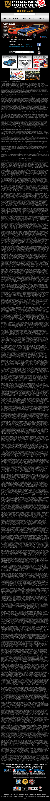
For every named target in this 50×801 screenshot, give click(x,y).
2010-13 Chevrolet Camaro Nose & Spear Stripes (13, 682)
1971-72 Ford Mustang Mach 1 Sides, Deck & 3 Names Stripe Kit (22, 296)
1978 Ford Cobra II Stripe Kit (11, 406)
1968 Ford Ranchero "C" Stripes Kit (31, 194)
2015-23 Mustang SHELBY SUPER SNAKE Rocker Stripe (15, 729)
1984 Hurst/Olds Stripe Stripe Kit (34, 492)
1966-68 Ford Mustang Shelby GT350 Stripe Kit (12, 176)
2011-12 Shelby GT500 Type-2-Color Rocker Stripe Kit (29, 694)
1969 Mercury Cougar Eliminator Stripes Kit (26, 219)
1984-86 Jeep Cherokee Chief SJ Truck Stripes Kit (17, 498)
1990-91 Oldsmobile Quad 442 (11, 545)
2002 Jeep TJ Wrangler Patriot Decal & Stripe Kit (13, 622)
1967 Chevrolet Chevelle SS (39, 178)
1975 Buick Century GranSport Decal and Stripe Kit (33, 352)
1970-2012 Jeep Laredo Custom (19, 266)
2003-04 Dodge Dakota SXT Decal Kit (36, 627)
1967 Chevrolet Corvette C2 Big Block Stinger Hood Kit (14, 179)
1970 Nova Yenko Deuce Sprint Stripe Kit (38, 249)
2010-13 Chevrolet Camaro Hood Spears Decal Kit (18, 683)
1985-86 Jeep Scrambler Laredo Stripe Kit (20, 507)
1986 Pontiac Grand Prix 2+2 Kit (25, 515)
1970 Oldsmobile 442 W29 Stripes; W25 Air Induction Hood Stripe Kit (27, 252)
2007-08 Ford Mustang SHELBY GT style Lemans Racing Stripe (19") (26, 655)
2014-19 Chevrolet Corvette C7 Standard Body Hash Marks (23, 709)
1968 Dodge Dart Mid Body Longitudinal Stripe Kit (19, 189)
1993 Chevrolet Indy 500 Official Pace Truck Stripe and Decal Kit (22, 564)
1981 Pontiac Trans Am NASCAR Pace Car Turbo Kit (25, 461)
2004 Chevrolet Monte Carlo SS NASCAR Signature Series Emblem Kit (28, 630)
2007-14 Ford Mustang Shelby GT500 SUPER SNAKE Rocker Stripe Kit (28, 659)
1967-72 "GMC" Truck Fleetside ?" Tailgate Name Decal (21, 186)
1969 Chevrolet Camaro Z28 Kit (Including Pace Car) (14, 209)
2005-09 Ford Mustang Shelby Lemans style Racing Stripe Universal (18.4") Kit (24, 642)
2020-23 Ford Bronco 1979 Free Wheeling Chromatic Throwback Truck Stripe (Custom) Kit (25, 754)
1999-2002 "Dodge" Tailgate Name (9, 611)
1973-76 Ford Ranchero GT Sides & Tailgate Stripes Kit (22, 334)
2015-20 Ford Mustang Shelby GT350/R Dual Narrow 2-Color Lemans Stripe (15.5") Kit (23, 725)
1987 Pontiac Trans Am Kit (21, 519)
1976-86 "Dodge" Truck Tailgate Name (24, 382)
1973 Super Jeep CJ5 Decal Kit (32, 321)
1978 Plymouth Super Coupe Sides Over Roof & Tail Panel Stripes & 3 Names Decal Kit (24, 408)
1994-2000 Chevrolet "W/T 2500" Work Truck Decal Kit (21, 585)
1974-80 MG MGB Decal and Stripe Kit (14, 349)
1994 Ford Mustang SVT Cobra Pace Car (17, 577)
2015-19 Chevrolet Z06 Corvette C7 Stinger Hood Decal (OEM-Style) (24, 719)
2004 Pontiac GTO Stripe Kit (33, 635)
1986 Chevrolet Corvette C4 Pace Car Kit (19, 514)
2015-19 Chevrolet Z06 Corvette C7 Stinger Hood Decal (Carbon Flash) (29, 721)
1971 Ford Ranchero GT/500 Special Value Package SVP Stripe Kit (29, 277)
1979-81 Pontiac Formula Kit (18, 438)
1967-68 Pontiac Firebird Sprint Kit (12, 185)
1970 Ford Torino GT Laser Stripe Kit (16, 256)
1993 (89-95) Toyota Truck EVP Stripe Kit (33, 565)
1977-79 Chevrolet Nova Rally (24, 392)
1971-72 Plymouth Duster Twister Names (22, 298)
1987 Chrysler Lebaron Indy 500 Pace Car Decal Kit (19, 518)
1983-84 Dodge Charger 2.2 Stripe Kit (29, 483)
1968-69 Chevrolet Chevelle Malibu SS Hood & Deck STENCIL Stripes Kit (24, 198)
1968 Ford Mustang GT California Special (33, 193)
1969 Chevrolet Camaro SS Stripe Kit (21, 208)
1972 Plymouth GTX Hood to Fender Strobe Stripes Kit (23, 311)
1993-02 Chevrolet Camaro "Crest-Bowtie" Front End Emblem (19, 575)
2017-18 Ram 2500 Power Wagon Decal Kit (11, 740)
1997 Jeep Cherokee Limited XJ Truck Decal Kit (12, 594)
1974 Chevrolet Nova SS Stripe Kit (38, 341)
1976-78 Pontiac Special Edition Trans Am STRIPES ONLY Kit (23, 380)
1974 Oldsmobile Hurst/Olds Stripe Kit (11, 344)
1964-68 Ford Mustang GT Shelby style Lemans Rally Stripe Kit (23, 169)
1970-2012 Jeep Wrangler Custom (33, 269)
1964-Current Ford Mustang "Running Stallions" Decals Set (18, 171)
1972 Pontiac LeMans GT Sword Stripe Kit (11, 315)
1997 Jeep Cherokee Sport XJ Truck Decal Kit (15, 595)
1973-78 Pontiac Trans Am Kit (8, 338)
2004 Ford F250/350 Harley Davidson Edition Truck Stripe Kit (24, 635)
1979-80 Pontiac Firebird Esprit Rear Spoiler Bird (12, 433)
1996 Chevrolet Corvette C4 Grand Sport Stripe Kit (24, 590)
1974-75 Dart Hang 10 (16, 347)
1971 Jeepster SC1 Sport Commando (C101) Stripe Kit (30, 278)
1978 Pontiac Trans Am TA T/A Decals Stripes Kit (27, 409)
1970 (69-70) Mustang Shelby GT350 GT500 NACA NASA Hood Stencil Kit (27, 248)
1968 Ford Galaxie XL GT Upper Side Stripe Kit (18, 192)
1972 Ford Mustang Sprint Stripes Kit (31, 308)
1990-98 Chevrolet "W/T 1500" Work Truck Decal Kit (30, 546)
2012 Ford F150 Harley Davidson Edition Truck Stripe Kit (22, 698)
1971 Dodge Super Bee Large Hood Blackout (12, 275)
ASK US (27, 44)
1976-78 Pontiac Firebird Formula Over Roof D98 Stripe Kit (22, 379)
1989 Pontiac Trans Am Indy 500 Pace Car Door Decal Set (25, 538)
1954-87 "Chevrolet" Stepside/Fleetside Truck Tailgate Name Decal (21, 163)
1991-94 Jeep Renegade (26, 553)
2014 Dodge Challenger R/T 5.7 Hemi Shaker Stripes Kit (22, 704)
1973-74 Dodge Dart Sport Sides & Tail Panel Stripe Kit (27, 326)
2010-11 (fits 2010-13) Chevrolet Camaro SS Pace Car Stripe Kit (25, 679)
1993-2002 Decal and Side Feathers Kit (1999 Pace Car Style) (22, 572)
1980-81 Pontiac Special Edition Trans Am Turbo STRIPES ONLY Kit (31, 451)
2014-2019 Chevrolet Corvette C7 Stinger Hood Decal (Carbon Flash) (22, 712)
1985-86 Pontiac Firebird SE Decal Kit (13, 506)
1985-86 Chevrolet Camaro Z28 (25, 503)
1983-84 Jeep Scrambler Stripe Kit (9, 486)
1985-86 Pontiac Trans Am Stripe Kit (32, 506)
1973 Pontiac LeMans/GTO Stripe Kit (22, 323)
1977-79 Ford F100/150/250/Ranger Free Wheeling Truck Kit (25, 394)
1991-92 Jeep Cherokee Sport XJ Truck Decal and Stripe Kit (25, 550)
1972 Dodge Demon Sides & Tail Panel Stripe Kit (15, 306)
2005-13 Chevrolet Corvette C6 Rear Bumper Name (34, 647)
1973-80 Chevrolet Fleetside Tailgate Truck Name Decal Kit (24, 339)
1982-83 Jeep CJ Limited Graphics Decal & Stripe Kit (19, 475)
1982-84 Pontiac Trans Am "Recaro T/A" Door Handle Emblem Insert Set (18, 473)
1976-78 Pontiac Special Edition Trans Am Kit (23, 377)
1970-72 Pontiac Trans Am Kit (17, 263)
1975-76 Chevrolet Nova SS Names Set (32, 360)
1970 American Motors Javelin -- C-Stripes (15, 246)
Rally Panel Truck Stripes (26, 675)
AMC (29, 19)
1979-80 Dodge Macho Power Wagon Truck (14, 437)
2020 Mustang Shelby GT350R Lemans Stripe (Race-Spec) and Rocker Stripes (24, 750)
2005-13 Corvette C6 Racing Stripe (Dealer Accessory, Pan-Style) (31, 650)
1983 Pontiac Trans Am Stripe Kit (35, 481)
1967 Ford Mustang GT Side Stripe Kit (38, 179)
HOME (4, 19)
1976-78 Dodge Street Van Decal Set (34, 376)
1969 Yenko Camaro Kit (6, 228)
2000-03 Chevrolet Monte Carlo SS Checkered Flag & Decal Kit (19, 614)
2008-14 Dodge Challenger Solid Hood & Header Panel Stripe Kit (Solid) (24, 666)
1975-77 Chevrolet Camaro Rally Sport (19, 362)
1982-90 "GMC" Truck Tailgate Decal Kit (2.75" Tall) (22, 477)
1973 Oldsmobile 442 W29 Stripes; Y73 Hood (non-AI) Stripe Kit (22, 321)
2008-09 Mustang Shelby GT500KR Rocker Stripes (18, 664)
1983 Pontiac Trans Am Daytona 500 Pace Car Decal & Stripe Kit (24, 480)
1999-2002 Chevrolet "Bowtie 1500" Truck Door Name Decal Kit (32, 610)
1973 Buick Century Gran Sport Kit (27, 317)
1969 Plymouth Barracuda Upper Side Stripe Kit (34, 222)
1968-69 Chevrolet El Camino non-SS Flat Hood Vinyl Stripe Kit (22, 201)
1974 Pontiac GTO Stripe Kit (39, 345)
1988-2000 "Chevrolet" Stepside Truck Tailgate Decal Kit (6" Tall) (24, 535)
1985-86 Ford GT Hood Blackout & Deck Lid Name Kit (24, 504)
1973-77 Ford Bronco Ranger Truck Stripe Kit (18, 337)
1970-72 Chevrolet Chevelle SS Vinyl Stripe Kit (18, 260)
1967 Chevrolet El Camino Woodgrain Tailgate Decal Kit (17, 178)
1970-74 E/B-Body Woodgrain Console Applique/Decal (25, 264)
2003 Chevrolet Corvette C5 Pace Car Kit (21, 623)
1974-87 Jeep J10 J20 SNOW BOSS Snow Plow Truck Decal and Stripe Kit (20, 351)
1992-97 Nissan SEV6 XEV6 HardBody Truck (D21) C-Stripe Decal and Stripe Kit (24, 560)
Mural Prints (19, 764)
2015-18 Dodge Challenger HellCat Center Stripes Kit (29, 718)
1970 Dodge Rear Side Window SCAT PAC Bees (12, 242)
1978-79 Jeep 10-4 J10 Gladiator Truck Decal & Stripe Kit (15, 414)
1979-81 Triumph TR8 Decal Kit (25, 439)
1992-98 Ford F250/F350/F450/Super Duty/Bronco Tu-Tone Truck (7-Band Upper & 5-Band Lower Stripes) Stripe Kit (24, 561)
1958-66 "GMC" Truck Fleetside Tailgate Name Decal (21, 165)
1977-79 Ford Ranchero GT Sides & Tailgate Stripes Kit (20, 395)
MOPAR (16, 19)
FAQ (40, 768)
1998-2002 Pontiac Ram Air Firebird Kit (24, 606)
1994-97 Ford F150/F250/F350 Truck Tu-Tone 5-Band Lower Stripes (21, 584)
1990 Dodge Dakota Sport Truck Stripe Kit (12, 544)
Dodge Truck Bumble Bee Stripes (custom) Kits (33, 674)
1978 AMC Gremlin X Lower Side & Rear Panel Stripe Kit (20, 400)
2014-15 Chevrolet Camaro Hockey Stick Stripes (18, 705)
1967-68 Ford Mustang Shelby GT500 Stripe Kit (21, 184)
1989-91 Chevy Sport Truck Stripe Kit (19, 542)
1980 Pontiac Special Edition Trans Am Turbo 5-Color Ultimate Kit (25, 448)
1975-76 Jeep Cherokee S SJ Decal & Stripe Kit (32, 361)
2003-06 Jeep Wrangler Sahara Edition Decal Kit (12, 628)
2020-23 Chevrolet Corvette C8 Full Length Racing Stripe (23, 754)
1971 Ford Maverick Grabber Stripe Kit (26, 276)
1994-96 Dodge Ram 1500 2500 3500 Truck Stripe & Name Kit (19, 583)
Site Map (24, 768)
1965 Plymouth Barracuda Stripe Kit (19, 172)
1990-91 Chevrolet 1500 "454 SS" (28, 545)
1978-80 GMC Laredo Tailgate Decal (25, 415)
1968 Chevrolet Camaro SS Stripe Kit (13, 187)
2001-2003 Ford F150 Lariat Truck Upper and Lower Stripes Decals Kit (30, 618)
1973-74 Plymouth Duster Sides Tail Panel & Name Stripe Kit (19, 329)
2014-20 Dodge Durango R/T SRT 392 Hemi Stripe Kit (23, 714)
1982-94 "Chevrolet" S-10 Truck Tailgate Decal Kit (35, 478)
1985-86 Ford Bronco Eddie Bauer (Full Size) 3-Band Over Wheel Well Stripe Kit (23, 505)
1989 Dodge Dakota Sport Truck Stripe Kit (33, 536)
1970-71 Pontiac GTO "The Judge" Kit (10, 258)
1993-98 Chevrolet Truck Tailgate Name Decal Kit (16, 568)
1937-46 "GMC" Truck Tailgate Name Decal (11, 161)
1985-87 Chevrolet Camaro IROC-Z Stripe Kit (18, 508)
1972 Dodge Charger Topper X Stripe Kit (22, 304)
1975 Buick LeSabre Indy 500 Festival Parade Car (30, 353)
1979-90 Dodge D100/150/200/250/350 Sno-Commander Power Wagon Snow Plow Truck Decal (24, 423)
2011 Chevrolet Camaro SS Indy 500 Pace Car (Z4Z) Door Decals (30, 690)
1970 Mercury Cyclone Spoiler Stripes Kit (36, 241)
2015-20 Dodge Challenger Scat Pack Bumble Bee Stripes (24, 716)
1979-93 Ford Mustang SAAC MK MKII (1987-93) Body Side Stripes (18, 430)
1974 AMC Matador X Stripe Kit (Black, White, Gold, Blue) (25, 340)
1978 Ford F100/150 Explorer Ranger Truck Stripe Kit (16, 407)
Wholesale (18, 766)
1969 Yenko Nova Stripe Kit (33, 228)
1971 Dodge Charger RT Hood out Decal (11, 272)
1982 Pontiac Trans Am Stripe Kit (23, 474)
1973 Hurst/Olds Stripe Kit (17, 321)
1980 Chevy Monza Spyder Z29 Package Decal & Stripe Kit (21, 443)
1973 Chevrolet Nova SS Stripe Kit (17, 319)
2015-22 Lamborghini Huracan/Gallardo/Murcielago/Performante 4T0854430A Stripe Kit (25, 727)
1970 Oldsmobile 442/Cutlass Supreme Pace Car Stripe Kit (25, 249)
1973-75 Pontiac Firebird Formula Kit (10, 331)
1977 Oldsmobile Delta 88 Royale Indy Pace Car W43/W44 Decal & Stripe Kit (22, 386)
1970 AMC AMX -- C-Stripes (13, 234)
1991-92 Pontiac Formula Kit (29, 551)
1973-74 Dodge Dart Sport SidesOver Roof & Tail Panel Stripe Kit (23, 327)
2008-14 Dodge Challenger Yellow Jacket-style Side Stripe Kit (25, 673)
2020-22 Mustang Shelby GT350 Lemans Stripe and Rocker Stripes (24, 751)
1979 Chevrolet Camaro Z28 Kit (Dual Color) (20, 421)
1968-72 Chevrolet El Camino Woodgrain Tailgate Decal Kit (20, 205)
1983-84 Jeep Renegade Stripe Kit (39, 485)
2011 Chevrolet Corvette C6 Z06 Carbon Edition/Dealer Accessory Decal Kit (19, 691)
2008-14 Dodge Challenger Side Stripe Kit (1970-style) (23, 667)
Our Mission (27, 766)
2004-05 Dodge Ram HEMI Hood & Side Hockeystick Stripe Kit (24, 632)
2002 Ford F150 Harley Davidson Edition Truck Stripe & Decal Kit (24, 620)
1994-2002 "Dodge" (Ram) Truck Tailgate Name (25, 587)
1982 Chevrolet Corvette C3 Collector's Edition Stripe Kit (20, 470)
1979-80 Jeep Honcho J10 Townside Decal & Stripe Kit (20, 435)
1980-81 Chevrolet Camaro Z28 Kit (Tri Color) (13, 452)
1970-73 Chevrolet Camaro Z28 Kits (34, 263)
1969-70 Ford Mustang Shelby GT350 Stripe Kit (26, 230)
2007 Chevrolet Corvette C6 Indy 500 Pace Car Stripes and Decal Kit (24, 653)
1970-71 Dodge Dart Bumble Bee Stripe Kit (36, 256)
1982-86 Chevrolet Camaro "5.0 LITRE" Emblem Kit (19, 476)
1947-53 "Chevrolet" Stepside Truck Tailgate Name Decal (22, 161)
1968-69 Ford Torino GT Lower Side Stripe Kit (28, 202)
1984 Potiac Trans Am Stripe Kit (11, 495)
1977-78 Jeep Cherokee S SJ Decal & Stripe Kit (23, 390)
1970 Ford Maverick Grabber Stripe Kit (24, 247)
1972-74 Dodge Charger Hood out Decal (29, 316)
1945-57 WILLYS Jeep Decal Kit (31, 161)
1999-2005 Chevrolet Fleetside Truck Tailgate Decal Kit (31, 612)
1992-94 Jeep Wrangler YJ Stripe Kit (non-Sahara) (26, 557)
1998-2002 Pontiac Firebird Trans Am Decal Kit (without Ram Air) (22, 605)
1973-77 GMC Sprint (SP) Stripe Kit (38, 337)
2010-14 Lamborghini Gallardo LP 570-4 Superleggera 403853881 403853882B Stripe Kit (23, 688)
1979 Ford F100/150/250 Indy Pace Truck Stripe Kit (35, 429)
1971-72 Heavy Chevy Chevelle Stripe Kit (11, 294)
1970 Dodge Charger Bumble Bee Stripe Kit (37, 238)
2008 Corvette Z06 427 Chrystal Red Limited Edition (27, 661)
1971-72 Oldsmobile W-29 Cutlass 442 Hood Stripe (19, 299)
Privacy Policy (33, 768)
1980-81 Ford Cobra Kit (30, 452)
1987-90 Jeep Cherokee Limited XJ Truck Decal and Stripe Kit (16, 522)
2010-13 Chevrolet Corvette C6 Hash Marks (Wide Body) (23, 685)
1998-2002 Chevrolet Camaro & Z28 (34, 602)
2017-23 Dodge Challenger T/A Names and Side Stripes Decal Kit (31, 742)
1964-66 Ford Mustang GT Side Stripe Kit (27, 169)
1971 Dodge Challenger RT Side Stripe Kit (24, 270)
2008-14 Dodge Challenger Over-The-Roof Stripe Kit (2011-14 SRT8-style (22, 670)
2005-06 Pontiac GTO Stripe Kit (26, 640)
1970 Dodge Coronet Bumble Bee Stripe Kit (17, 240)
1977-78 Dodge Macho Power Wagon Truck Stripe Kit (17, 389)
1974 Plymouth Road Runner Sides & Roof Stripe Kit (34, 344)
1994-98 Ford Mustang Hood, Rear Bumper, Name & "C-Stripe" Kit (23, 587)
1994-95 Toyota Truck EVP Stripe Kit (24, 580)
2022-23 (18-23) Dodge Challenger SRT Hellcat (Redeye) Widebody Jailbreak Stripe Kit (27, 759)
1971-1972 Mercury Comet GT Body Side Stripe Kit (14, 286)
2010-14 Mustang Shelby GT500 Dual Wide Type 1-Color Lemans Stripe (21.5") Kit (23, 689)
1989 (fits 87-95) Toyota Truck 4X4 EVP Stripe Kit (33, 537)
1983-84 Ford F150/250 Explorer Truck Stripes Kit (36, 484)
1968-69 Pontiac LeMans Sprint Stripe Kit (24, 204)
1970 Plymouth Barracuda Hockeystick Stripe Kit (33, 234)
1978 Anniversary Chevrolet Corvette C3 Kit (23, 399)
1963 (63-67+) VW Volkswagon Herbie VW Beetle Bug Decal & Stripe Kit (24, 167)
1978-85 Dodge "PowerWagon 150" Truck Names (24, 419)
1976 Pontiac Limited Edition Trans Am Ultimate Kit (24, 371)
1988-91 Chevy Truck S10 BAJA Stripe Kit (28, 531)
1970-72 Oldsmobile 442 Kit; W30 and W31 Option (21, 262)
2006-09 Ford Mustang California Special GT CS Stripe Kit (24, 652)
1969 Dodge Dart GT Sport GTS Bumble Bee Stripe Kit (32, 212)
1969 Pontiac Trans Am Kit (24, 226)
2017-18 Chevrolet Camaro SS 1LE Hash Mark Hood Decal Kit (31, 739)
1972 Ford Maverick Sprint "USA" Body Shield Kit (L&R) (29, 307)
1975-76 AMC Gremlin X (16, 360)
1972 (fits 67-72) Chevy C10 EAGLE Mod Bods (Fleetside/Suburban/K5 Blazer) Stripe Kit (20, 303)
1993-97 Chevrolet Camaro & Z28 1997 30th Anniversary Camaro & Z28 (24, 574)
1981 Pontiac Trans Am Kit (19, 460)
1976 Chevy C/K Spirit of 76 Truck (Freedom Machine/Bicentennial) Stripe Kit (25, 368)
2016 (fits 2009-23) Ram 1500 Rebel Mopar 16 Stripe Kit (14, 737)
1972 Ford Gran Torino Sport (35, 306)
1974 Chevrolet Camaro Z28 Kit (21, 341)
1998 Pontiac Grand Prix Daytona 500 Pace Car (12, 602)
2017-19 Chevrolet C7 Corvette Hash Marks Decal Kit (20, 741)
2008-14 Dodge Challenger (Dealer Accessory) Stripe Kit (14, 672)
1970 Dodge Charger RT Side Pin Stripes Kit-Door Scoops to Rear (17, 239)
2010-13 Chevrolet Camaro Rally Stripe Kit (12, 681)
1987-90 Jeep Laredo (21, 523)
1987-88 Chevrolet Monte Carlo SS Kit (16, 520)
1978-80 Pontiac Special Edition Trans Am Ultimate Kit (25, 416)
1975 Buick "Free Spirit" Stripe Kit (9, 353)
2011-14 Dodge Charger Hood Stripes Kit (11, 697)
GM (10, 19)
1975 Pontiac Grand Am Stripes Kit (34, 357)
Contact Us (9, 766)
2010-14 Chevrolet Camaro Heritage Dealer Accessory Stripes (19, 687)
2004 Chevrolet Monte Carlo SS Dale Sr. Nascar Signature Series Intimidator (19, 632)
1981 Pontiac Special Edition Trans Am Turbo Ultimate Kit (18, 459)
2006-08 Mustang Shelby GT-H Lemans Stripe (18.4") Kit (20, 645)
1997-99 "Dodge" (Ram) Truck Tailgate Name (21, 598)
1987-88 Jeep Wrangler (32, 520)
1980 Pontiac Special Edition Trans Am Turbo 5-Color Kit (27, 447)
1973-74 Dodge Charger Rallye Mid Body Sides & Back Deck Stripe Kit (21, 325)
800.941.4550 (25, 11)
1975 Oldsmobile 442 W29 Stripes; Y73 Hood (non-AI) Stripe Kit (22, 355)
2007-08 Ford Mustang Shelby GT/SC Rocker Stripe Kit (22, 657)
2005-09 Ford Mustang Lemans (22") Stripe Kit (29, 641)
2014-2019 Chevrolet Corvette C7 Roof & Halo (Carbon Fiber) (23, 713)
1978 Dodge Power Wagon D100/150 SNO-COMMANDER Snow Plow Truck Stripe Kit (25, 402)
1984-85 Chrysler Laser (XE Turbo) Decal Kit (31, 495)
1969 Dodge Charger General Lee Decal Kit (29, 211)
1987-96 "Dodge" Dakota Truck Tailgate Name (19, 527)
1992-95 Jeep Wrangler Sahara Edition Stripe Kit (26, 558)
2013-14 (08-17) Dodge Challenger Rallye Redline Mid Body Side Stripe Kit (22, 703)
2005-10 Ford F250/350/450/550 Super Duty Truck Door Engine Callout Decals (20, 643)
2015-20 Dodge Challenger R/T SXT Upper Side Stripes (29, 716)
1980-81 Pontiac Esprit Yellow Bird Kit (33, 450)
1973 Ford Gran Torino (32, 319)
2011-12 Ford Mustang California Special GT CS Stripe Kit (24, 695)
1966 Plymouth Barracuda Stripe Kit (15, 173)
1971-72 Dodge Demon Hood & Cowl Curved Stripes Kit (20, 287)
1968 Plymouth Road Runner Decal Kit (34, 197)
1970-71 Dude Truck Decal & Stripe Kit (10, 257)
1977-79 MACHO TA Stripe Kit (30, 397)
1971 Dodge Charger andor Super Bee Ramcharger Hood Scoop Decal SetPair (28, 271)
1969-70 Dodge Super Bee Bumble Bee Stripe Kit (17, 232)
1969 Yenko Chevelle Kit (19, 228)
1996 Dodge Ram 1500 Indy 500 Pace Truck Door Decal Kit (32, 591)
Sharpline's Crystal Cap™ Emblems (9, 675)
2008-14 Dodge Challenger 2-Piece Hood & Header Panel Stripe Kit (23, 665)
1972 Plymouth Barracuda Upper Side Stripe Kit (30, 310)
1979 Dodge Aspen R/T (17, 422)
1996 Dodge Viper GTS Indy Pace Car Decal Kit (12, 592)
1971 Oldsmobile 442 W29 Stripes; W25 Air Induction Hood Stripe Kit (20, 280)
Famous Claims (38, 766)
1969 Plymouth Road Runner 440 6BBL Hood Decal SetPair (28, 224)
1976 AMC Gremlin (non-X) (14, 364)
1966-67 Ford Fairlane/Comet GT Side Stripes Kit (34, 174)
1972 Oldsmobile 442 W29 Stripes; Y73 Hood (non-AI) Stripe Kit (22, 309)
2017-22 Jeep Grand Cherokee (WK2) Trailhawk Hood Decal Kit (16, 743)
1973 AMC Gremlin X (20, 318)
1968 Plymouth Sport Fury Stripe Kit (15, 197)
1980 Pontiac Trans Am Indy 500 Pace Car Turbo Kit (32, 446)
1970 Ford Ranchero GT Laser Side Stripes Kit (30, 253)
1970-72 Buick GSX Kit (26, 258)
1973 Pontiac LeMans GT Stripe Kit (18, 330)
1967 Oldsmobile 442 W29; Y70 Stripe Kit (28, 181)
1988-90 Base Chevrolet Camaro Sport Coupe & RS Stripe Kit (22, 529)
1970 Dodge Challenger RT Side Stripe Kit (14, 237)
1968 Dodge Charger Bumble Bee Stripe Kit (19, 188)
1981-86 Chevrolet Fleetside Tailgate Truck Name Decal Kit (24, 467)
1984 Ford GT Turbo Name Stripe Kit (16, 492)
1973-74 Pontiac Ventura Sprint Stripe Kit (13, 324)
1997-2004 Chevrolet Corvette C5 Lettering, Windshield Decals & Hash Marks (23, 597)
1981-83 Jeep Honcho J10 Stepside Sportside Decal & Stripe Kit (22, 465)
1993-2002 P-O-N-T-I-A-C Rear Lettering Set (24, 569)
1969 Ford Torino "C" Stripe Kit (36, 217)
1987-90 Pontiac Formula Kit (35, 523)
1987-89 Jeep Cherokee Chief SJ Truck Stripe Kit (33, 521)
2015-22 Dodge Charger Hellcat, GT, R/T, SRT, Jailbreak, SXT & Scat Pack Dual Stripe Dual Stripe (25, 726)
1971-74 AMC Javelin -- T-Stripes (37, 300)
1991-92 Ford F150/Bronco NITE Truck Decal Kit (31, 549)
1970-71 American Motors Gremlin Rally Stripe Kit (33, 257)
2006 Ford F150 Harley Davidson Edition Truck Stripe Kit (14, 651)
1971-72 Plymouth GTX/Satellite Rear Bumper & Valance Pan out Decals (28, 293)
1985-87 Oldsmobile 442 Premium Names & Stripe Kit (34, 511)
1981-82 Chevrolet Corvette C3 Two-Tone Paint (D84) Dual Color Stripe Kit (27, 462)
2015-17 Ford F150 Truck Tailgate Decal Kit (11, 723)
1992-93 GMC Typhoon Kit (34, 556)
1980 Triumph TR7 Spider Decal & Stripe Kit (11, 450)
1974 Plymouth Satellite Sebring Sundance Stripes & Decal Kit (16, 345)
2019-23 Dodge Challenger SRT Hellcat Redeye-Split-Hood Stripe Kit (26, 748)
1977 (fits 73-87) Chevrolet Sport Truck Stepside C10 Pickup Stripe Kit (27, 384)
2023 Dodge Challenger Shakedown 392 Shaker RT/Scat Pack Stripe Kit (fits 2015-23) (24, 761)
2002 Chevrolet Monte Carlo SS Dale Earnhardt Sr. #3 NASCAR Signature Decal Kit (21, 619)
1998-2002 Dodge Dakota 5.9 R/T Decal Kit (11, 604)
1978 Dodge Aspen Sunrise (19, 405)
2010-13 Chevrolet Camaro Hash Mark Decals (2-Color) (26, 685)
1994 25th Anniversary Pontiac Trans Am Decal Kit (23, 579)
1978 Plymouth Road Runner (35, 408)
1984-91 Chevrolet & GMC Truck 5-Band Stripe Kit (27, 501)
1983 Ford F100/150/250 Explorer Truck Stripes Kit (13, 480)
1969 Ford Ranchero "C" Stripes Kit (19, 217)
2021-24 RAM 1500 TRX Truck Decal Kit (25, 757)
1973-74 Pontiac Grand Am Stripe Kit (37, 330)
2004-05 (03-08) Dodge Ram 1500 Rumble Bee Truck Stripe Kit (26, 634)
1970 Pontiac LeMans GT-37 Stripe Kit (19, 254)
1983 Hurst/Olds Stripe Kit (33, 480)
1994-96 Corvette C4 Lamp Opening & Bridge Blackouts (27, 581)
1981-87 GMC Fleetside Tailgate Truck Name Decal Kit (25, 468)
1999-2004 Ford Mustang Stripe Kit (27, 611)
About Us (43, 764)
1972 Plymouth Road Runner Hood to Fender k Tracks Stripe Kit (28, 313)
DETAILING (28, 39)
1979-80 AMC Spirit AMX (32, 433)
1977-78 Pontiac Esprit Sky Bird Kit (26, 391)
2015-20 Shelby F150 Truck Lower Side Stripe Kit (25, 724)
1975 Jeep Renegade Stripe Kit (32, 354)
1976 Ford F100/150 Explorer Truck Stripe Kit (15, 369)
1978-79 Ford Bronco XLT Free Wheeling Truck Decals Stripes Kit (30, 413)
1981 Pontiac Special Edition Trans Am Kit (14, 458)
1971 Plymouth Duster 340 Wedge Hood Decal (25, 281)
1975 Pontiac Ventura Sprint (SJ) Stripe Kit (27, 359)
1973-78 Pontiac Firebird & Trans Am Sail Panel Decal (30, 338)
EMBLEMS (12, 41)
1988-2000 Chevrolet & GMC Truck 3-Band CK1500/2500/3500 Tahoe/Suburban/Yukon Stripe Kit (23, 532)
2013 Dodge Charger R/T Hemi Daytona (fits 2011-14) (19, 702)
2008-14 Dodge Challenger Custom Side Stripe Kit (35, 671)
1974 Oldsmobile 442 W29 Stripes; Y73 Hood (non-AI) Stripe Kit (32, 342)
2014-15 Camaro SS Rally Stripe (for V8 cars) (17, 706)
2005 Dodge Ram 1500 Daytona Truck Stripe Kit (15, 638)
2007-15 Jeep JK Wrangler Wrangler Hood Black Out (13, 660)
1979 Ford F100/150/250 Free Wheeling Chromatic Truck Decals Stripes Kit (22, 428)
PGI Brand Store (8, 764)
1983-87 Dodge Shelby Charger (11, 490)
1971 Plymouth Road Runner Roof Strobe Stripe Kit (19, 284)
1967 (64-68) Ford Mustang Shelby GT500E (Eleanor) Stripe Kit (16, 180)
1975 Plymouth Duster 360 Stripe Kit (16, 357)
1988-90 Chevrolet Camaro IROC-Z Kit (21, 530)
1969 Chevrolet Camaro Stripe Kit (39, 208)
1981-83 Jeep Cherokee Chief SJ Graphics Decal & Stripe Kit (23, 465)
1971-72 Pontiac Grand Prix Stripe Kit (13, 295)
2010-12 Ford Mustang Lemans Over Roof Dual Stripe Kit (34, 680)
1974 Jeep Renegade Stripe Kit (8, 342)
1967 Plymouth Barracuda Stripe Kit (16, 177)
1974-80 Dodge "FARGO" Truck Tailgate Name (18, 348)
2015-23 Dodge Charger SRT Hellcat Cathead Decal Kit (31, 728)
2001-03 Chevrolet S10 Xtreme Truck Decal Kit (17, 617)
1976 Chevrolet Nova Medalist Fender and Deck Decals (34, 366)
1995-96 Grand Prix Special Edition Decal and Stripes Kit (26, 589)
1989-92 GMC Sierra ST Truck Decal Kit (38, 543)
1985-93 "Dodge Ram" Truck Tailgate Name (29, 513)
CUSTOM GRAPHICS (16, 39)
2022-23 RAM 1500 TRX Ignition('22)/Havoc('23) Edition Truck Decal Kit (18, 761)
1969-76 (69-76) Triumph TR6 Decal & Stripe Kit (19, 233)
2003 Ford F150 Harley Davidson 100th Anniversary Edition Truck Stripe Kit (25, 627)
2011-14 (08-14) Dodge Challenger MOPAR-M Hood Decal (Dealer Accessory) (27, 696)
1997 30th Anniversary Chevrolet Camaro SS (36, 592)
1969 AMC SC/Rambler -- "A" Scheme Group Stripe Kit (20, 207)
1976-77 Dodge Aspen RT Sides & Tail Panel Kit (12, 374)
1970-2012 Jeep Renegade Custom (36, 266)
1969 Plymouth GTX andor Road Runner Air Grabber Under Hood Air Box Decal (20, 223)
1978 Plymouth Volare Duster (22, 431)
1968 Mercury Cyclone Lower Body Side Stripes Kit (24, 195)
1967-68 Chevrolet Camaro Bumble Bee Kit (28, 182)
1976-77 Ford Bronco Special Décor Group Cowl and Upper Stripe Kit (20, 375)
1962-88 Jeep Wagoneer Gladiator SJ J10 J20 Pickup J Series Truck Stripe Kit (26, 166)
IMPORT (42, 19)
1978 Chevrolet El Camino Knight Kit (36, 401)
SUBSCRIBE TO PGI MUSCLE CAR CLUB (20, 46)
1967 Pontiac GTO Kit (38, 180)
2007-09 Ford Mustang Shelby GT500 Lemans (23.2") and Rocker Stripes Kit (24, 658)
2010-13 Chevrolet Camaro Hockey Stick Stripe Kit (36, 681)
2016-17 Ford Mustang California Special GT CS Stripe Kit (34, 736)
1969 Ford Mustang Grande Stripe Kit (19, 216)
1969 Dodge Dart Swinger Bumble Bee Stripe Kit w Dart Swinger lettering (18, 214)
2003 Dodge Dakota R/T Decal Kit (28, 626)
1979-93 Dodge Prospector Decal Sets (10, 424)
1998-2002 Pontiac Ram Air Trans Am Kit (18, 607)
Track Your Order (14, 768)
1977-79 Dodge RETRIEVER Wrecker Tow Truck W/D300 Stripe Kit (27, 393)
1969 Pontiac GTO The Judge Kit (9, 226)
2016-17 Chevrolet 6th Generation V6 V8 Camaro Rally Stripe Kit (22, 735)
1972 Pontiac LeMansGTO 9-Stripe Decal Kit (33, 315)
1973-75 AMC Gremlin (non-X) (30, 332)
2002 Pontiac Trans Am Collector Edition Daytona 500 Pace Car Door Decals (29, 621)
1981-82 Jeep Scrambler (17, 463)
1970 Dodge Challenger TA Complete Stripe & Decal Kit (24, 237)
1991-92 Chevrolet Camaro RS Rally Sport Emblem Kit (29, 547)
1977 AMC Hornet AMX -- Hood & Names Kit (25, 383)
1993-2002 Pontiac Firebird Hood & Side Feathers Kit (30, 573)
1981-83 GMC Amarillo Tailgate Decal (34, 466)
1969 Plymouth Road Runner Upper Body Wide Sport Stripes (33, 225)
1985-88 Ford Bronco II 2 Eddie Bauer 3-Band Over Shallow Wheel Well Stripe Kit (20, 512)
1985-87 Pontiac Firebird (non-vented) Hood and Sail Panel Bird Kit (28, 509)
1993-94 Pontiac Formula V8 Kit (29, 566)
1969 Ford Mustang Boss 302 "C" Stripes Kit (24, 215)
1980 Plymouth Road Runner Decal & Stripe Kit (27, 445)
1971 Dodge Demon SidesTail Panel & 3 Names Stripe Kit (34, 273)
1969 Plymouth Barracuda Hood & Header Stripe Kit (32, 220)
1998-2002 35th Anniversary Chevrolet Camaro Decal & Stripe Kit (31, 603)
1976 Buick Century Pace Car (12, 366)
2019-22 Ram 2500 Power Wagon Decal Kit (17, 747)
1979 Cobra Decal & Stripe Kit (28, 424)
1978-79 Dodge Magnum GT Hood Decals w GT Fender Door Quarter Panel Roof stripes (25, 411)
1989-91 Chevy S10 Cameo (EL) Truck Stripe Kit (15, 543)
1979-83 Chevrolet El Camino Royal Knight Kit (21, 440)
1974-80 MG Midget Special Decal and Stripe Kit (37, 349)
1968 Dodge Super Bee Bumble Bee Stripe (19, 190)
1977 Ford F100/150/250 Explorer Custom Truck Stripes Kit (24, 385)
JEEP (35, 19)
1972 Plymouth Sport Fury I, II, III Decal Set (35, 314)
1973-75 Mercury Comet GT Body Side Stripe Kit (19, 333)
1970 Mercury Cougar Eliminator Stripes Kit (14, 241)
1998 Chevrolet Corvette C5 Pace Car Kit (33, 599)
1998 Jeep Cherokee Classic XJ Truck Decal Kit (35, 600)
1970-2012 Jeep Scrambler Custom (14, 269)
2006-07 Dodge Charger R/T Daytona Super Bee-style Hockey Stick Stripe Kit (23, 644)
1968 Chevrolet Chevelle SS (30, 187)
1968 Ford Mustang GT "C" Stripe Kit (13, 193)
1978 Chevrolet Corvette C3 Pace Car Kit (16, 401)
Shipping (35, 764)
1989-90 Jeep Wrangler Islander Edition (17, 539)
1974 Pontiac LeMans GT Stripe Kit (9, 346)
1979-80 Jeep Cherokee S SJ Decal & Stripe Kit (35, 432)
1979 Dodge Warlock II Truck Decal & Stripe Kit (36, 422)
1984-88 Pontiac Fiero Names (21, 499)
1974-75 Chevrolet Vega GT (26, 346)
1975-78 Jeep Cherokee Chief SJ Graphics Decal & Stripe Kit (18, 363)
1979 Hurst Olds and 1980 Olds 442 (39, 431)
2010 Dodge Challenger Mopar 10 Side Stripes (17, 678)
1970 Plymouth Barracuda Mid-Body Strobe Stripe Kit (14, 235)
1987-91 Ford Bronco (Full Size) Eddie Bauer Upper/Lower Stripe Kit (29, 524)
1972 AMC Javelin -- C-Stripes (20, 301)
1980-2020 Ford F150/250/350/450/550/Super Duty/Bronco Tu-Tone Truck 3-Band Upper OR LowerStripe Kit (24, 455)
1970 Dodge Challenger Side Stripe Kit (34, 237)
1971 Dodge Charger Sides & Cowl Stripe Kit (33, 272)
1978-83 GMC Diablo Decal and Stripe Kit (25, 417)
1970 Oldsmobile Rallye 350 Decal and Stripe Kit (12, 250)
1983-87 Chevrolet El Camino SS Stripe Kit (17, 491)
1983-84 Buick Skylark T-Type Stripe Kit (30, 482)
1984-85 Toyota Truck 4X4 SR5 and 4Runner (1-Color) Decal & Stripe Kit (24, 495)
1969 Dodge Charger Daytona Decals (32, 210)
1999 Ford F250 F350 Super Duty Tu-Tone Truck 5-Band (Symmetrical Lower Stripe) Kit (24, 608)
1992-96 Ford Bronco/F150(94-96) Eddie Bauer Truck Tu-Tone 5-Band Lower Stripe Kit (23, 559)
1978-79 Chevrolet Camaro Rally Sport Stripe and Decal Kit (25, 410)
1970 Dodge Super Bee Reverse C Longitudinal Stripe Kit (23, 255)
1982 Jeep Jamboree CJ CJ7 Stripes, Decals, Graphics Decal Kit (31, 471)
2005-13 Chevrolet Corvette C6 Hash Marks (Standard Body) (15, 648)
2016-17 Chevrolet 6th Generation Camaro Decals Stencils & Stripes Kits (24, 732)
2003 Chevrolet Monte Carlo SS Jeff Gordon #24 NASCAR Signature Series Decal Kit (24, 624)
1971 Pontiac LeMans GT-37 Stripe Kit (16, 285)
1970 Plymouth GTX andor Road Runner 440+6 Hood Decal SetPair (27, 243)
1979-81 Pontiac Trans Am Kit (34, 438)
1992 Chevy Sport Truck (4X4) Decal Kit (16, 556)
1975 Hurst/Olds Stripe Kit (36, 355)
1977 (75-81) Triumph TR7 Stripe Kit (16, 387)
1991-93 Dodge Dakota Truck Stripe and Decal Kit (18, 552)
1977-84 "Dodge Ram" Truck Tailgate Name (28, 398)
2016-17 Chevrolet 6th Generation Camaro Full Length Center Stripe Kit (24, 733)
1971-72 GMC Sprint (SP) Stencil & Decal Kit (37, 285)
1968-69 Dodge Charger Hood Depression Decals (26, 203)
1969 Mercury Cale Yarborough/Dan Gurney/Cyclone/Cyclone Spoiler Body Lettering (24, 218)
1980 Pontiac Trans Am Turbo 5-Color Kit (38, 448)
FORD (23, 19)
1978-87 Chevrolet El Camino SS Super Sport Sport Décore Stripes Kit (24, 419)
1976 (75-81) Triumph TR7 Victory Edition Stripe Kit (32, 372)
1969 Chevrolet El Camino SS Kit (36, 209)
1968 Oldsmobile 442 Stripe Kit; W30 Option (26, 196)
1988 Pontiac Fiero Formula (19, 528)
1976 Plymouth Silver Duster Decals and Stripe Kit (23, 370)
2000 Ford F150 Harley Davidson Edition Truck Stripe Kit (25, 613)
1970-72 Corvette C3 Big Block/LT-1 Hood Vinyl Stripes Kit (24, 261)
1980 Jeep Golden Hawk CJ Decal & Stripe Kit (17, 444)
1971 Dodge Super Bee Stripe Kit (32, 275)
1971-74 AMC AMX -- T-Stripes (19, 300)
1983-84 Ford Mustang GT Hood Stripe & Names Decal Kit (15, 485)
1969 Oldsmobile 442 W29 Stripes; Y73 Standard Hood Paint (32, 227)
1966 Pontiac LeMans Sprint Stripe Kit (34, 173)
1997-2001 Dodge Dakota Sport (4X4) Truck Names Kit (26, 596)
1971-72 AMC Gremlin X (13, 290)
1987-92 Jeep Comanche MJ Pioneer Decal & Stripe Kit (14, 526)
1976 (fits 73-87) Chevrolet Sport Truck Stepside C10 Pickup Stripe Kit (18, 367)
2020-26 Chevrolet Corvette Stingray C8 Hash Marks (23, 756)
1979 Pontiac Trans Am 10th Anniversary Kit (11, 432)
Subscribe (28, 764)
